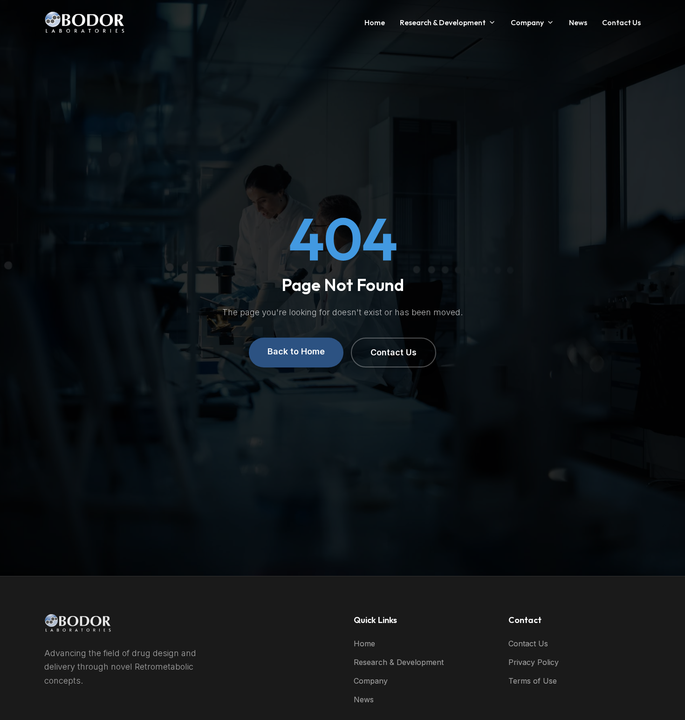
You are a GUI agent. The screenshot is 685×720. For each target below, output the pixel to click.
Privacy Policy (533, 662)
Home (374, 22)
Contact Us (621, 22)
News (578, 22)
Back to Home (296, 351)
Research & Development (443, 22)
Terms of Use (532, 680)
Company (527, 22)
